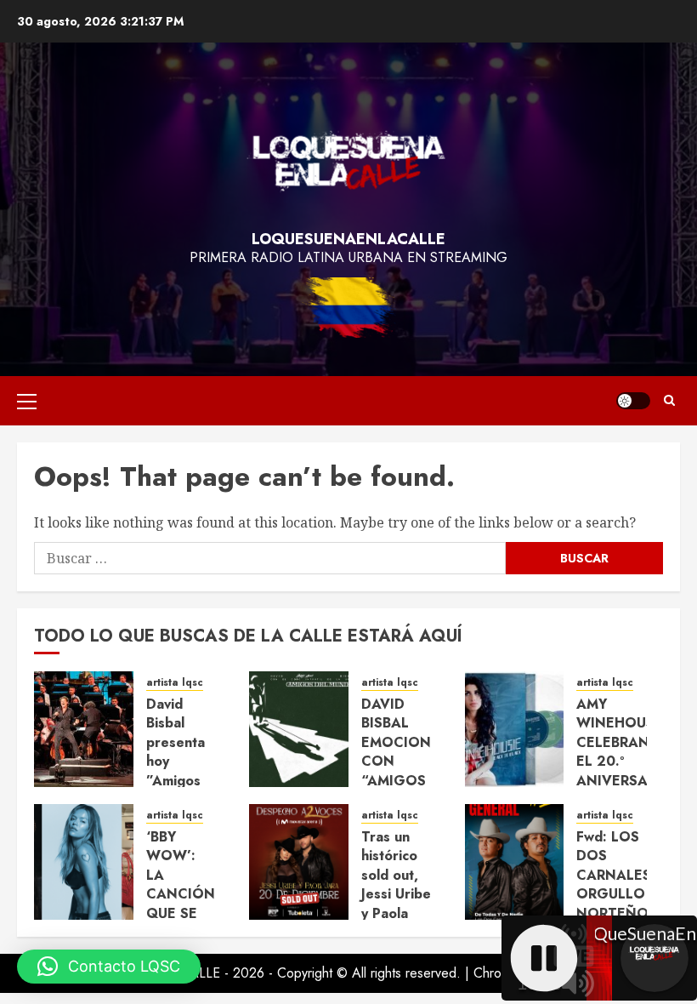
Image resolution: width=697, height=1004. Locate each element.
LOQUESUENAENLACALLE (348, 239)
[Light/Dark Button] (633, 400)
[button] (27, 400)
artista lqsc (174, 683)
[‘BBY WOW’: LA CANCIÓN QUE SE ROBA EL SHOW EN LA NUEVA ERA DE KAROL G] (83, 862)
